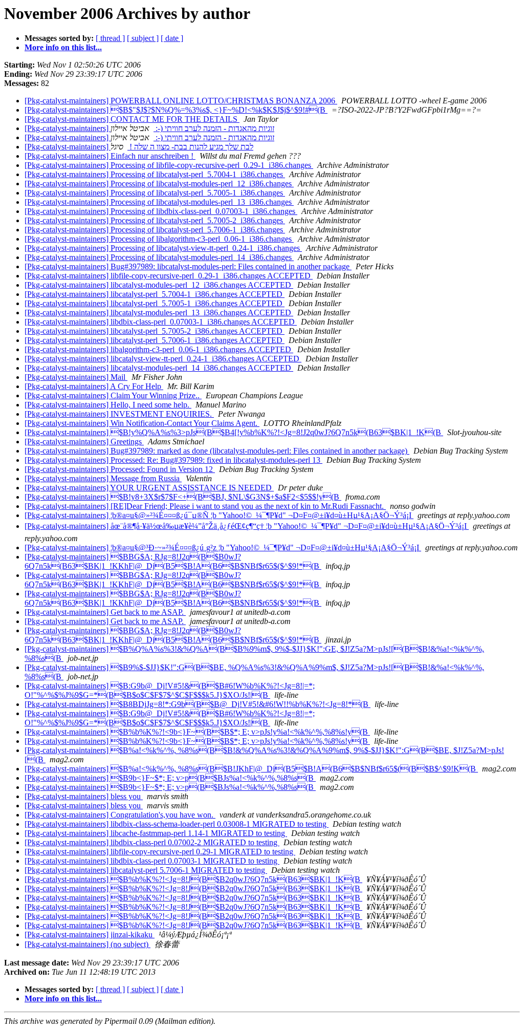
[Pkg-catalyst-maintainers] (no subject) (87, 944)
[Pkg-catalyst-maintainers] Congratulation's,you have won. (120, 814)
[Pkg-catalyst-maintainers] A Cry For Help (94, 386)
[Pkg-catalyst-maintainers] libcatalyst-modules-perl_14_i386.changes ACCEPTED (159, 367)
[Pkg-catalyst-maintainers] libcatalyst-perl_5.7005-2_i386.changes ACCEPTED (155, 331)
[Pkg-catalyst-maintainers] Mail (76, 377)
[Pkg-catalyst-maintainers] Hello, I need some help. (108, 404)
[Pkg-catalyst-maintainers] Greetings (84, 441)
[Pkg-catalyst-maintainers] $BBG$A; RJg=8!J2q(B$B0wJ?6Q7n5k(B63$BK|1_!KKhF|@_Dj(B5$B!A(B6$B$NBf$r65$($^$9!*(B (173, 561)
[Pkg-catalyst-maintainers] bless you (84, 796)
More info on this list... (63, 47)
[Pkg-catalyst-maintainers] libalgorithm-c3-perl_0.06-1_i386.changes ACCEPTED (159, 349)
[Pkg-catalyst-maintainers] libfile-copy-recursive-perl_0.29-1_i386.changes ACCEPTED (169, 275)
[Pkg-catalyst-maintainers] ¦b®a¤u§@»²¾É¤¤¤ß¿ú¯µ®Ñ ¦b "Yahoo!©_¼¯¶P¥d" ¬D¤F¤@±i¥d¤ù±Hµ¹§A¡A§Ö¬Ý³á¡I (219, 515)
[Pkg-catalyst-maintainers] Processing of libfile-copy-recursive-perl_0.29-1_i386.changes (169, 165)
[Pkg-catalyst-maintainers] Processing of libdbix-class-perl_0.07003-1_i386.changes (161, 211)
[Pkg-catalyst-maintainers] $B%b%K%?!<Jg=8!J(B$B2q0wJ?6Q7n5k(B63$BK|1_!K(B (193, 879)
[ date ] (172, 38)
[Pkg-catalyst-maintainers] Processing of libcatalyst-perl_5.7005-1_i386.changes (155, 192)
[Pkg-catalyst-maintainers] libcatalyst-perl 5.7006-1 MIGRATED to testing (146, 870)
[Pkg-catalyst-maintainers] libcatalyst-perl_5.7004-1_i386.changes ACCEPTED (155, 294)
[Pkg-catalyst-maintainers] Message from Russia (103, 478)
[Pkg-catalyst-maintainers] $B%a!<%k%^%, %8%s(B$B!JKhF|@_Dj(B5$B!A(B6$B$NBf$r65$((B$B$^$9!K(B (251, 768)
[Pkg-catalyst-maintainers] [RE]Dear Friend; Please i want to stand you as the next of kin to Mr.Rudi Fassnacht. (205, 506)
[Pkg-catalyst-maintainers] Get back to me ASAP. (105, 612)
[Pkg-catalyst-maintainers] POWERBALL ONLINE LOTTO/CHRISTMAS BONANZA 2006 (181, 100)
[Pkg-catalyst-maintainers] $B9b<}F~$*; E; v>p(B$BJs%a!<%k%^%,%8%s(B (170, 778)
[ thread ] (110, 38)
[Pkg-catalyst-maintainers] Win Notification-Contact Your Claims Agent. (142, 423)
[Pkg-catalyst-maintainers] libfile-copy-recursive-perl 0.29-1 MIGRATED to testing (160, 851)
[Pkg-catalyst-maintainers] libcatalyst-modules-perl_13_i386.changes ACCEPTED (159, 312)
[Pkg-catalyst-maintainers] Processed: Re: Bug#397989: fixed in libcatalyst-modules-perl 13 (173, 460)
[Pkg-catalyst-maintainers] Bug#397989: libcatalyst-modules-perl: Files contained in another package (188, 266)
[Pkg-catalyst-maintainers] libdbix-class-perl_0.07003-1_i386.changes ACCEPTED (161, 321)
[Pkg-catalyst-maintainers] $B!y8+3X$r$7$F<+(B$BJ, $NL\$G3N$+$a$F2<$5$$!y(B (183, 496)
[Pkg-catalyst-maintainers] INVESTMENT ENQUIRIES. (119, 414)
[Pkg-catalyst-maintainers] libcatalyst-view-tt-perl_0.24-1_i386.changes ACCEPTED (163, 358)
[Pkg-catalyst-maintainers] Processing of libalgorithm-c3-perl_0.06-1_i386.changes (159, 238)
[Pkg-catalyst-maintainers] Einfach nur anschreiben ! (110, 156)
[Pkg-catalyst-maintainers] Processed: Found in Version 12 (120, 469)
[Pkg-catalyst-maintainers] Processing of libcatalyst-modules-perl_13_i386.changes (159, 202)
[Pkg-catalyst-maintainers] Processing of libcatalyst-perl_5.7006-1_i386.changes (155, 229)
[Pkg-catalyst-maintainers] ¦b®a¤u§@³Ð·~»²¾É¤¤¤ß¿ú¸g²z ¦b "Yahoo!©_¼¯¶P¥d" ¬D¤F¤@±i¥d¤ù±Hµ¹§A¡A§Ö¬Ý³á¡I (223, 547)
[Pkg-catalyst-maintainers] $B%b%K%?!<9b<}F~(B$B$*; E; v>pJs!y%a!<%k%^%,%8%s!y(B (197, 731)
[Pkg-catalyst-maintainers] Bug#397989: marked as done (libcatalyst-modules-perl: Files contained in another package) (217, 450)
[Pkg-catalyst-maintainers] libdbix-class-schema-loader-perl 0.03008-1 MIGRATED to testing (177, 824)
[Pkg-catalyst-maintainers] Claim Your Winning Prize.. (113, 395)
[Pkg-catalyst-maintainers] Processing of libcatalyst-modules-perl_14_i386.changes (159, 257)
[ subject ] (143, 38)
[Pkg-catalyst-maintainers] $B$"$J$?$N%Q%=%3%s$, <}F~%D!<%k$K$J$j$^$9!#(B (176, 109)
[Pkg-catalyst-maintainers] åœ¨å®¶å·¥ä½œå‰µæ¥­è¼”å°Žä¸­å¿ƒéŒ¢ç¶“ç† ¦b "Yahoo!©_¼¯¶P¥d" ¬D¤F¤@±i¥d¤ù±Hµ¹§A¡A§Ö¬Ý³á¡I (247, 526)
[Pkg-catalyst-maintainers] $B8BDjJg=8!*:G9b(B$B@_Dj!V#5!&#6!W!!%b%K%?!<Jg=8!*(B (197, 704)
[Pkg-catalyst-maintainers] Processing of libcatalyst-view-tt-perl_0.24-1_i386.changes (163, 248)
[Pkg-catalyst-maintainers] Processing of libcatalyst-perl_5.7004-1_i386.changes (155, 174)
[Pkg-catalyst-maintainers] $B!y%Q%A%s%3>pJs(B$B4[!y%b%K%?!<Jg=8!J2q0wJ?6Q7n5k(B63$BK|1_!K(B (234, 432)
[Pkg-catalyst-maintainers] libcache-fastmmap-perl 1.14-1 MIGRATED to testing (156, 833)
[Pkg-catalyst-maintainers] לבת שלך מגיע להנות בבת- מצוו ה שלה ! (139, 146)
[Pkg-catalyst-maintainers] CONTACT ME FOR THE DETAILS (132, 119)
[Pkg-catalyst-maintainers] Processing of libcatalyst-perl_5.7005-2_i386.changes (155, 220)
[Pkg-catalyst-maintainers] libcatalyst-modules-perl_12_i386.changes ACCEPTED (159, 285)
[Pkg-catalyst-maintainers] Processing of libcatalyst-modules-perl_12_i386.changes (159, 183)
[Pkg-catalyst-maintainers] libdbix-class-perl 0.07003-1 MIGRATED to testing (152, 860)
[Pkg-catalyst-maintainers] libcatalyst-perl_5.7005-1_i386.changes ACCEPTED (155, 303)
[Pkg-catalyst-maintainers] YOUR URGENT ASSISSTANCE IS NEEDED (149, 487)
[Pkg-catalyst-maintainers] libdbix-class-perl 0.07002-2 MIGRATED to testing (152, 842)
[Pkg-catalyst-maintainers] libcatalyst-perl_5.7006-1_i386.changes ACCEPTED (155, 340)
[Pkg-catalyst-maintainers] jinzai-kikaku (90, 934)
